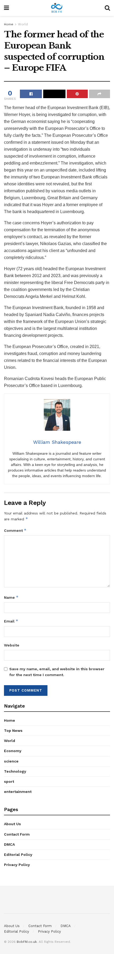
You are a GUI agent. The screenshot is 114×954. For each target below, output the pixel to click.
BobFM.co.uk (27, 942)
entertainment (18, 791)
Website (11, 645)
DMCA (9, 844)
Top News (13, 730)
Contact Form (17, 834)
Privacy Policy (17, 865)
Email (11, 621)
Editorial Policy (18, 854)
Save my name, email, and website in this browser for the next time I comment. (56, 672)
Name (11, 597)
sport (9, 781)
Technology (15, 771)
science (11, 761)
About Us (12, 824)
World (23, 24)
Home (8, 24)
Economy (12, 751)
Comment (15, 530)
